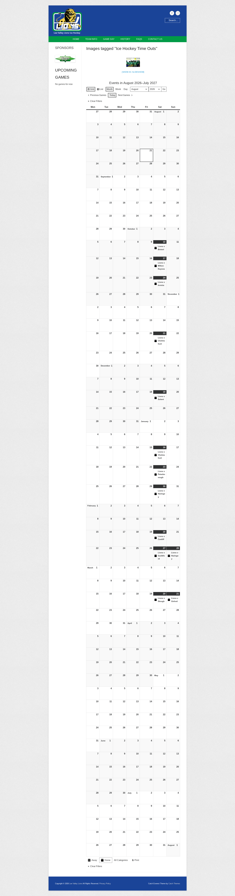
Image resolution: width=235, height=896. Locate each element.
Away (94, 860)
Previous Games (98, 95)
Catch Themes (174, 884)
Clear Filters (96, 101)
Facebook (172, 13)
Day (126, 89)
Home (76, 39)
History (125, 39)
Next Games (124, 95)
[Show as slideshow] (133, 72)
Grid (90, 90)
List (100, 90)
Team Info (91, 39)
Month (110, 89)
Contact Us (155, 39)
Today (112, 95)
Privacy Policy (105, 884)
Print (135, 861)
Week (118, 89)
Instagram (178, 13)
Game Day (109, 39)
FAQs (139, 39)
